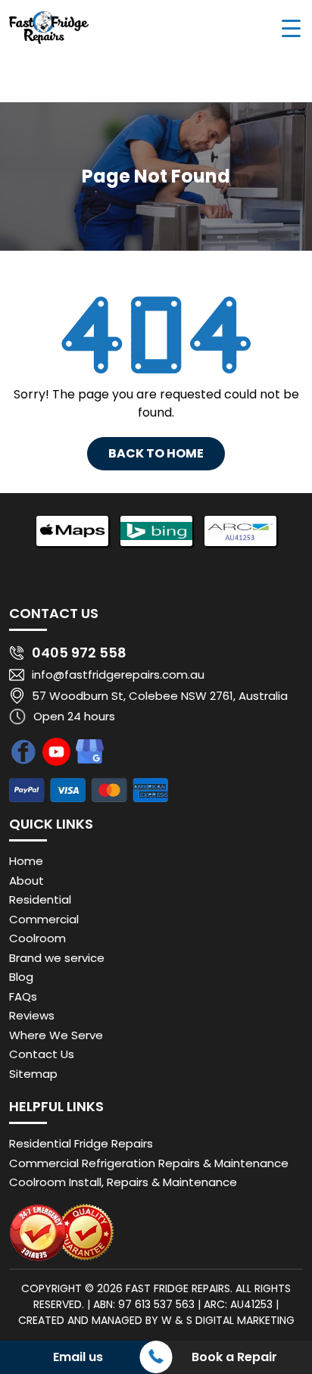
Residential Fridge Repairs (81, 1143)
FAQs (23, 996)
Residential (40, 899)
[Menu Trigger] (291, 27)
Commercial (44, 919)
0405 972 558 (79, 652)
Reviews (32, 1015)
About (26, 880)
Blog (21, 977)
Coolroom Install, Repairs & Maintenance (123, 1182)
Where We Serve (56, 1035)
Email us (78, 1357)
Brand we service (57, 958)
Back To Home (156, 453)
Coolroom (37, 938)
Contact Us (41, 1054)
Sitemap (33, 1074)
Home (26, 861)
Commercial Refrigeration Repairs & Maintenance (149, 1163)
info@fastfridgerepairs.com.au (118, 674)
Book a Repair (234, 1357)
